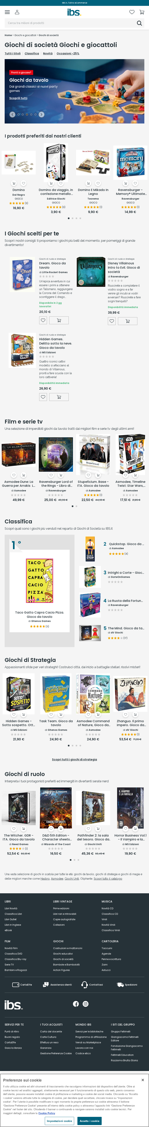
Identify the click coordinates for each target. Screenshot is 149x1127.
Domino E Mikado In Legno (93, 192)
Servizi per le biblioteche (89, 1031)
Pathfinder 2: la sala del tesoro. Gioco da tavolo (93, 838)
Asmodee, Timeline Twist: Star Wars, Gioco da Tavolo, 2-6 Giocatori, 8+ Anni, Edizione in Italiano (130, 484)
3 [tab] (27, 114)
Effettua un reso (49, 1042)
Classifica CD (110, 914)
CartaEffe (10, 1042)
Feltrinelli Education (122, 1055)
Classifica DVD (13, 953)
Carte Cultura (48, 1037)
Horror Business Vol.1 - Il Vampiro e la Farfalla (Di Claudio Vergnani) (130, 838)
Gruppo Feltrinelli (120, 1031)
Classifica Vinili (111, 930)
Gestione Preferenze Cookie (56, 1053)
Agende (106, 953)
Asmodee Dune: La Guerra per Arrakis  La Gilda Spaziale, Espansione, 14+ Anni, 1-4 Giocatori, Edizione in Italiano (19, 484)
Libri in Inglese (13, 924)
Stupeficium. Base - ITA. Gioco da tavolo (93, 484)
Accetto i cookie (89, 1121)
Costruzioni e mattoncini (67, 948)
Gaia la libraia (13, 1048)
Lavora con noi (84, 1048)
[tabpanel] (74, 91)
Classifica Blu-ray (15, 959)
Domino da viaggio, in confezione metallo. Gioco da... (56, 192)
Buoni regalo (12, 1037)
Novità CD (107, 908)
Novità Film (11, 948)
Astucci (106, 970)
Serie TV (9, 964)
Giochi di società (63, 959)
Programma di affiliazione (91, 1037)
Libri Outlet (10, 919)
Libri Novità (11, 908)
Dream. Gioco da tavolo (52, 265)
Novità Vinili (108, 924)
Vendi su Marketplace (88, 1042)
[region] (74, 1100)
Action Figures (61, 970)
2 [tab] (22, 114)
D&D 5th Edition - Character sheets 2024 (56, 838)
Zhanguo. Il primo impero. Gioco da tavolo (130, 723)
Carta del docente (51, 1031)
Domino (19, 190)
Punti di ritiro (12, 1031)
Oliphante (86, 878)
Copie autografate (64, 919)
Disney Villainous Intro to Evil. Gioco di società (124, 267)
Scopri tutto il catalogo (108, 878)
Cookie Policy (46, 1113)
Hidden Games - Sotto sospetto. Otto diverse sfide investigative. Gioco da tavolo (18, 723)
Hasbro (45, 878)
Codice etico (83, 1053)
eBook (8, 930)
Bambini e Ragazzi (16, 970)
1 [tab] (18, 114)
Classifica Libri (13, 914)
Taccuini (107, 948)
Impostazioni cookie (59, 1121)
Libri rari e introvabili (64, 914)
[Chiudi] (143, 1080)
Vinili (104, 919)
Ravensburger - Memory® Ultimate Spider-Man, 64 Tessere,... (130, 192)
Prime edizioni (61, 908)
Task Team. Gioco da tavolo (56, 723)
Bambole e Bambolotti (66, 964)
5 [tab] (35, 114)
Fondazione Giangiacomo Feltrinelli (127, 1047)
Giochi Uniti (72, 878)
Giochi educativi (63, 953)
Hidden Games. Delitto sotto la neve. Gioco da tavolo (55, 343)
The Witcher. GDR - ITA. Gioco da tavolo (19, 838)
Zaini (104, 964)
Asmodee (57, 878)
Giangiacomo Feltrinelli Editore (125, 1038)
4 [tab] (31, 114)
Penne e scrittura (111, 959)
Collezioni (59, 924)
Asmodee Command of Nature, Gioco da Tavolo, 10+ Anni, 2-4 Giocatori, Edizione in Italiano (93, 723)
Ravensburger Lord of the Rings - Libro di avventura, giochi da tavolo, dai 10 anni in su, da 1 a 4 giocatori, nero (56, 484)
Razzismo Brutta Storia (124, 1060)
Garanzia (45, 1048)
